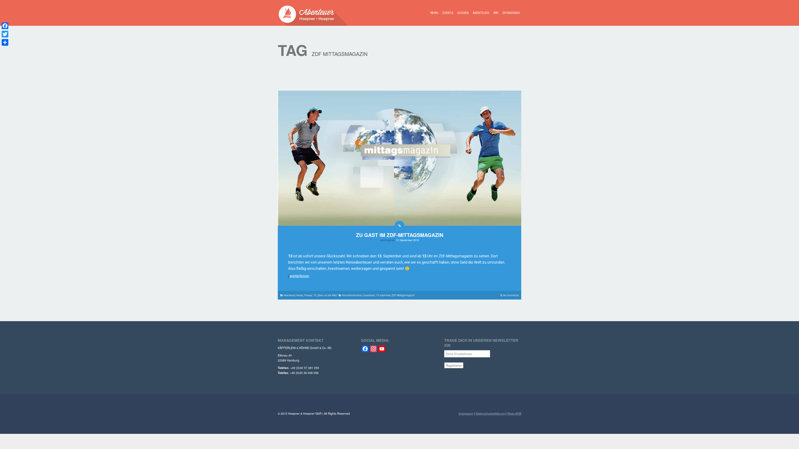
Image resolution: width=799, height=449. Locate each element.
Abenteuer (481, 13)
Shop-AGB (514, 413)
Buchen (463, 13)
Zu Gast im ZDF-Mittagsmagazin (399, 234)
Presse (308, 295)
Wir (495, 13)
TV (314, 295)
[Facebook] (5, 26)
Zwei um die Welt (327, 295)
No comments (511, 295)
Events (448, 13)
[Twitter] (5, 34)
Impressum (466, 413)
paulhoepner (387, 240)
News (434, 13)
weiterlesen (299, 276)
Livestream (368, 295)
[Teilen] (5, 42)
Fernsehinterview (351, 295)
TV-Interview (383, 295)
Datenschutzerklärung (490, 413)
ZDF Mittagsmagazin (403, 295)
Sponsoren (511, 13)
